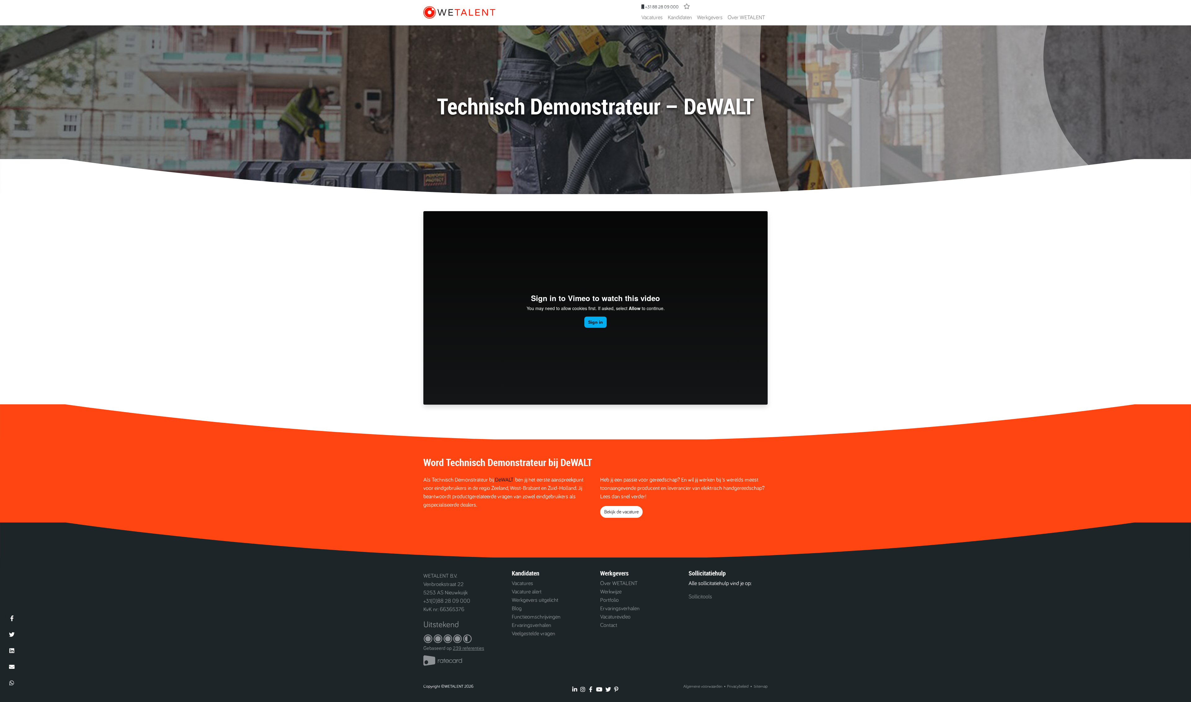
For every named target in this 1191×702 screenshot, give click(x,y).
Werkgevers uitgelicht (535, 600)
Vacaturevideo (615, 617)
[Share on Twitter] (12, 634)
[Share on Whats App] (12, 683)
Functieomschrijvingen (536, 617)
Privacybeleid (738, 686)
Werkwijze (611, 592)
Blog (517, 608)
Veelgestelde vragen (533, 634)
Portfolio (609, 600)
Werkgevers (710, 17)
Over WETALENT (746, 17)
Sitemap (761, 686)
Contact (608, 625)
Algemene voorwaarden (702, 686)
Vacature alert (527, 592)
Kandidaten (680, 17)
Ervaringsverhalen (531, 625)
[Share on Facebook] (12, 618)
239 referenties (468, 648)
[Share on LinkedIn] (12, 650)
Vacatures (652, 17)
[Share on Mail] (12, 666)
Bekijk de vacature (621, 511)
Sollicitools (700, 597)
